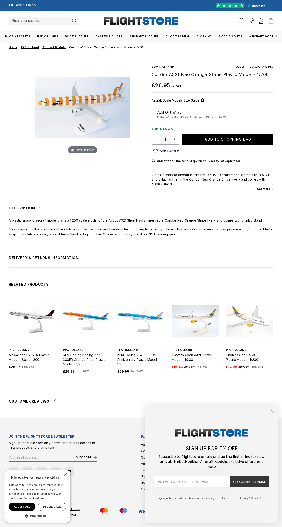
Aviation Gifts (230, 36)
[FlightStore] (141, 21)
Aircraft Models (263, 36)
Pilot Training (177, 36)
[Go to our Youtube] (69, 471)
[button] (37, 516)
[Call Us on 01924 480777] (251, 21)
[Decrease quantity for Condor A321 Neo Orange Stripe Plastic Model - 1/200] (156, 139)
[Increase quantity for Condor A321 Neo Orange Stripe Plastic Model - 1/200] (175, 139)
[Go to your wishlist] (241, 21)
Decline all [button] (52, 507)
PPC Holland (163, 67)
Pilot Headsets (17, 36)
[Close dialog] (272, 411)
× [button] (65, 474)
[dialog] (37, 496)
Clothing (204, 36)
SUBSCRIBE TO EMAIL (250, 481)
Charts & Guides (109, 36)
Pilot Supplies (76, 36)
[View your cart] (271, 21)
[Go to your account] (261, 21)
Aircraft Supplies (144, 36)
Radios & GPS (47, 36)
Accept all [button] (22, 507)
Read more (39, 498)
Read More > (264, 188)
